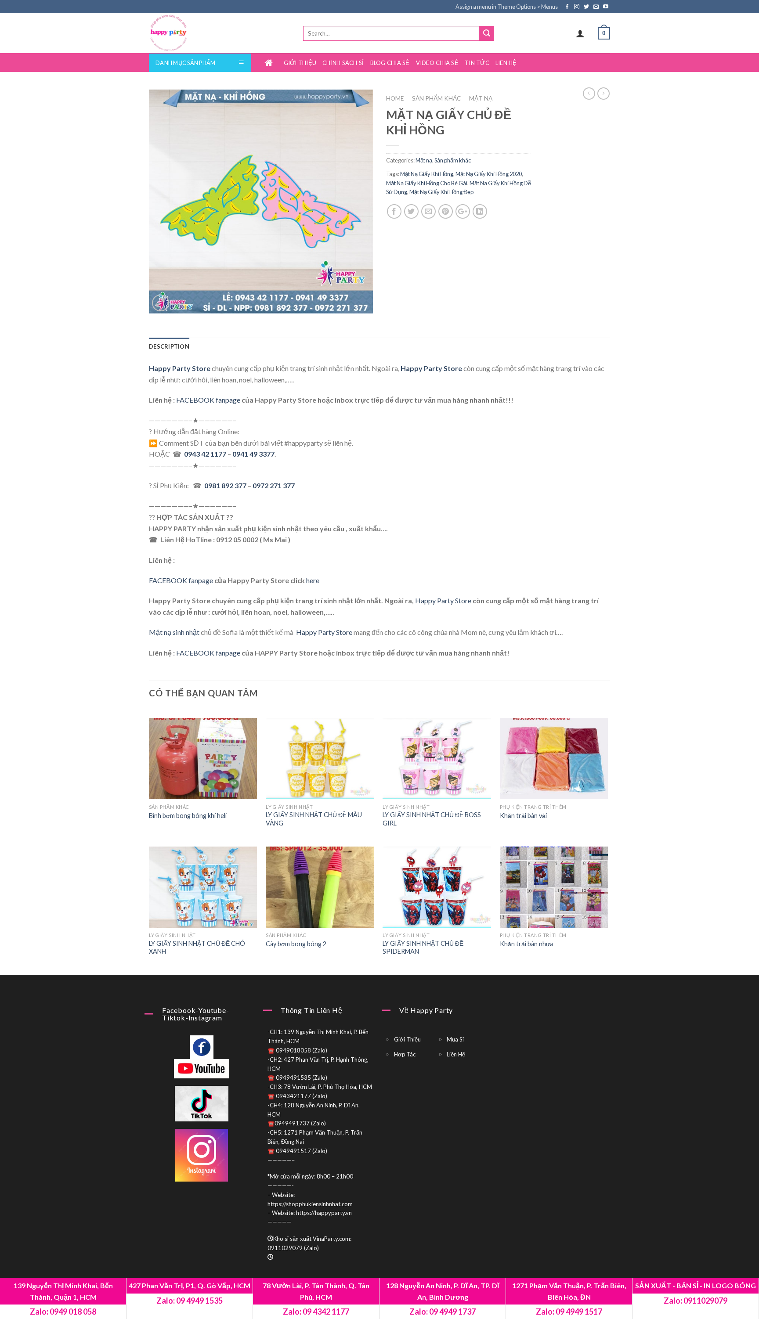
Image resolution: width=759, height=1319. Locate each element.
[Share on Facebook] (394, 211)
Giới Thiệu (300, 62)
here (312, 580)
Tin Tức (477, 62)
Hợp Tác (405, 1054)
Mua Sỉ (455, 1039)
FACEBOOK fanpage (208, 400)
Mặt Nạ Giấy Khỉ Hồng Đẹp (441, 191)
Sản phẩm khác (436, 98)
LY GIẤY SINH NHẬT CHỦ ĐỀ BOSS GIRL (432, 819)
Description (169, 346)
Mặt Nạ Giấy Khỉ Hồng (426, 173)
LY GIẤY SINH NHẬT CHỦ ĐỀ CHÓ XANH (197, 947)
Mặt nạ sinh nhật (174, 632)
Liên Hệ (506, 62)
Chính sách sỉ (343, 62)
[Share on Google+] (462, 211)
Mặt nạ (480, 98)
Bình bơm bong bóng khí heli (188, 815)
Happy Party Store (443, 600)
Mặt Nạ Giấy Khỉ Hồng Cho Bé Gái (426, 183)
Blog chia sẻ (390, 62)
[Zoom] (160, 303)
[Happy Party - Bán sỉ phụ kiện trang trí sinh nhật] (185, 33)
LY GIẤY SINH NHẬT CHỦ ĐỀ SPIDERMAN (423, 947)
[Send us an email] (596, 7)
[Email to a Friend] (428, 211)
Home (271, 63)
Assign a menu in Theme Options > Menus (506, 6)
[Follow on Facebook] (567, 7)
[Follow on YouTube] (605, 7)
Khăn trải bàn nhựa (526, 944)
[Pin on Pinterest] (445, 211)
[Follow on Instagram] (577, 7)
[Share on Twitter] (411, 211)
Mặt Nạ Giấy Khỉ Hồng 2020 (488, 173)
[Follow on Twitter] (587, 7)
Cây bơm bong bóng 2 (296, 944)
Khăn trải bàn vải (523, 815)
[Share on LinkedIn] (480, 211)
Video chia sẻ (437, 62)
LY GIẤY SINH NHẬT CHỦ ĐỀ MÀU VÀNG (314, 819)
